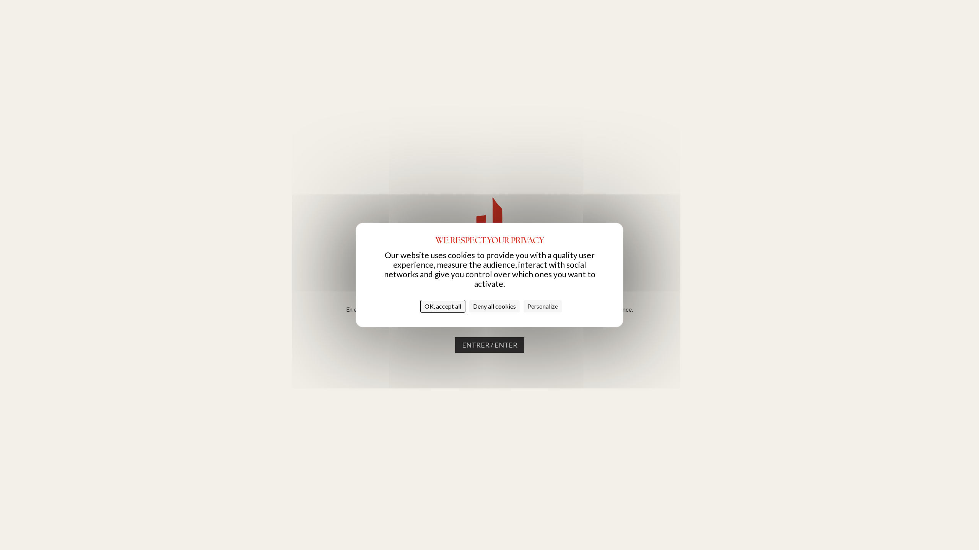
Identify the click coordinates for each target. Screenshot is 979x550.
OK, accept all (442, 306)
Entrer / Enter (489, 345)
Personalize (542, 306)
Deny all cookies (494, 306)
